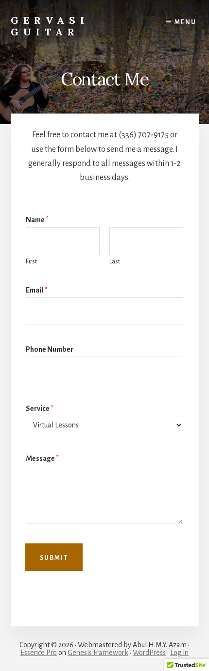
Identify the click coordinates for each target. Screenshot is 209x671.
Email (36, 290)
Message (42, 458)
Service (39, 408)
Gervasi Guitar (50, 26)
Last (114, 261)
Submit (54, 558)
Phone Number (49, 349)
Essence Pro (38, 652)
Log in (179, 652)
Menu (185, 22)
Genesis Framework (98, 652)
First (31, 261)
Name (37, 220)
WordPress (149, 652)
